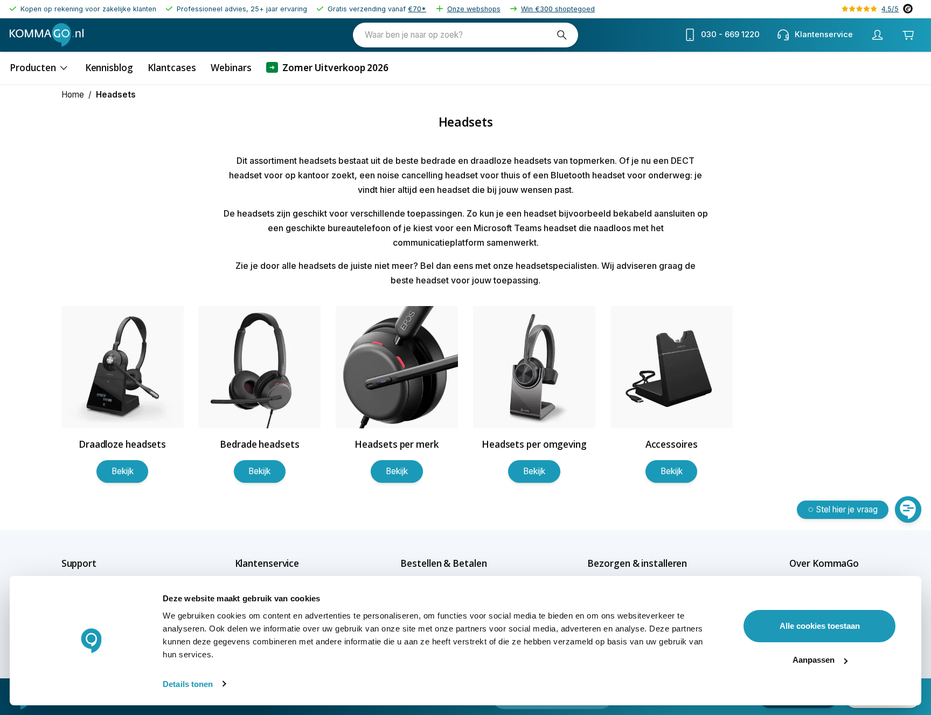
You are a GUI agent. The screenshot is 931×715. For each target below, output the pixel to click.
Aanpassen (814, 659)
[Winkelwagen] (908, 35)
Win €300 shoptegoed (558, 9)
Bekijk (123, 471)
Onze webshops (474, 9)
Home (72, 94)
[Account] (877, 35)
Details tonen (188, 684)
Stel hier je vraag (847, 509)
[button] (97, 563)
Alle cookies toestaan (820, 625)
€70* (417, 9)
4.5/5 (890, 9)
